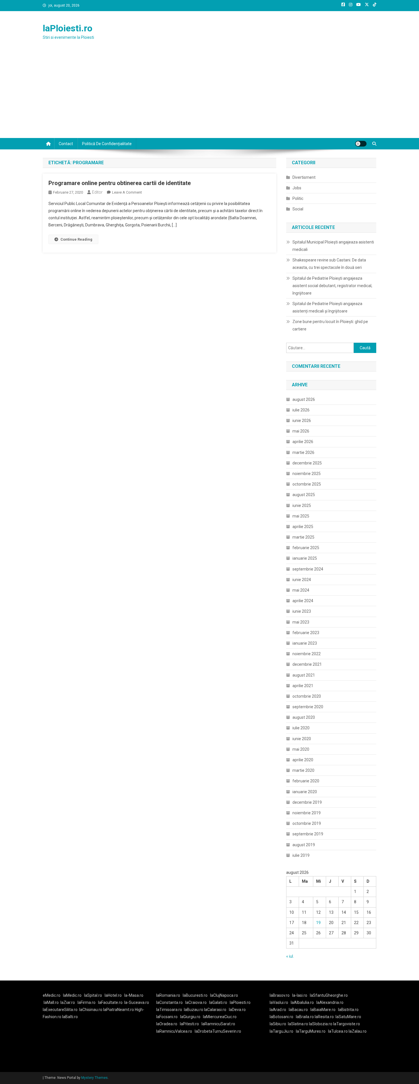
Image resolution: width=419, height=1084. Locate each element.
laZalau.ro (358, 1031)
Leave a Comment (127, 192)
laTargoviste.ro (346, 1024)
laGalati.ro (218, 1002)
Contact (66, 143)
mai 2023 (300, 622)
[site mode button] (361, 144)
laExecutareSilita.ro (60, 1009)
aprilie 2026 (302, 441)
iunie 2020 (301, 738)
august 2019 (303, 845)
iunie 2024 (301, 579)
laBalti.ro (70, 1016)
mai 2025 (300, 516)
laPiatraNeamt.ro (118, 1009)
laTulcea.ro (338, 1031)
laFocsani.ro (167, 1016)
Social (297, 209)
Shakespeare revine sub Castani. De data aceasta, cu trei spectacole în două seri (329, 264)
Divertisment (304, 177)
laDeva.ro (237, 1009)
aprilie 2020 (302, 760)
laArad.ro (278, 1009)
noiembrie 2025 (306, 473)
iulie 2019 (301, 855)
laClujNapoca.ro (224, 995)
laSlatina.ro (298, 1024)
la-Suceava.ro (136, 1002)
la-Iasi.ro (299, 995)
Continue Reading (76, 239)
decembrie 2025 (307, 463)
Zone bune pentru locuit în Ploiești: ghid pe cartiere (330, 325)
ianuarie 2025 (304, 558)
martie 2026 (303, 452)
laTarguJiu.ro (283, 1031)
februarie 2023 (305, 632)
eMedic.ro (51, 995)
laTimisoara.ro (169, 1009)
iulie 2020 (301, 728)
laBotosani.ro (281, 1016)
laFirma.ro (86, 1002)
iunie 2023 (301, 611)
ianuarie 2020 (304, 791)
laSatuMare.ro (348, 1016)
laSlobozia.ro (320, 1024)
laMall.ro (51, 1002)
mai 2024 (300, 590)
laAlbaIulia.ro (302, 1002)
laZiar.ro (67, 1002)
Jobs (296, 188)
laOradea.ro (166, 1024)
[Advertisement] (209, 95)
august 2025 (303, 494)
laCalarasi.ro (215, 1009)
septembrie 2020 (307, 707)
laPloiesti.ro (67, 28)
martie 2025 (303, 537)
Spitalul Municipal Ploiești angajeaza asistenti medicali (333, 246)
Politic (297, 198)
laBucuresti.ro (195, 995)
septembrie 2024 (307, 569)
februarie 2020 (305, 781)
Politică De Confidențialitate (107, 143)
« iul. (290, 956)
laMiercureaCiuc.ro (220, 1016)
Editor (97, 192)
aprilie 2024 (302, 600)
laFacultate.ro (110, 1002)
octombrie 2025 (306, 484)
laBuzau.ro (194, 1009)
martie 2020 (303, 770)
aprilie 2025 (302, 526)
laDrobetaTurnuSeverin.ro (218, 1031)
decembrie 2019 (307, 802)
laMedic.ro (72, 995)
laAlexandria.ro (329, 1002)
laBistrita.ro (348, 1009)
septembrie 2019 (307, 834)
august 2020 (303, 717)
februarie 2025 (305, 547)
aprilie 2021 (302, 685)
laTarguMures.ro (311, 1031)
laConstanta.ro (169, 1002)
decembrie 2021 (307, 664)
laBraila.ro (305, 1016)
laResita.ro (324, 1016)
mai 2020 (300, 749)
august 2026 (303, 399)
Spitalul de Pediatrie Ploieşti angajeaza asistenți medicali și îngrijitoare (327, 307)
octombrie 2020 (306, 696)
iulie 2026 (301, 410)
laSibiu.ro (278, 1024)
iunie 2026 (301, 420)
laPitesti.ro (189, 1024)
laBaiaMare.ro (322, 1009)
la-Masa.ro (133, 995)
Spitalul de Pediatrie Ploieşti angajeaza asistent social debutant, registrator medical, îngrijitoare (332, 285)
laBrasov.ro (280, 995)
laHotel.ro (113, 995)
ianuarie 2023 (304, 643)
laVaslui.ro (280, 1002)
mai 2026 (300, 431)
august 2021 (303, 675)
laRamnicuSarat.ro (218, 1024)
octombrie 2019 (306, 823)
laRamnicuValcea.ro (174, 1031)
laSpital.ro (93, 995)
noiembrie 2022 (306, 653)
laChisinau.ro (90, 1009)
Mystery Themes (94, 1078)
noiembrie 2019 (306, 813)
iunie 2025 (301, 505)
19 (318, 922)
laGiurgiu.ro (191, 1016)
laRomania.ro (168, 995)
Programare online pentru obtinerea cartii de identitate (119, 183)
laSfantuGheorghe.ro (329, 995)
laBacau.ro (298, 1009)
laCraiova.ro (196, 1002)
